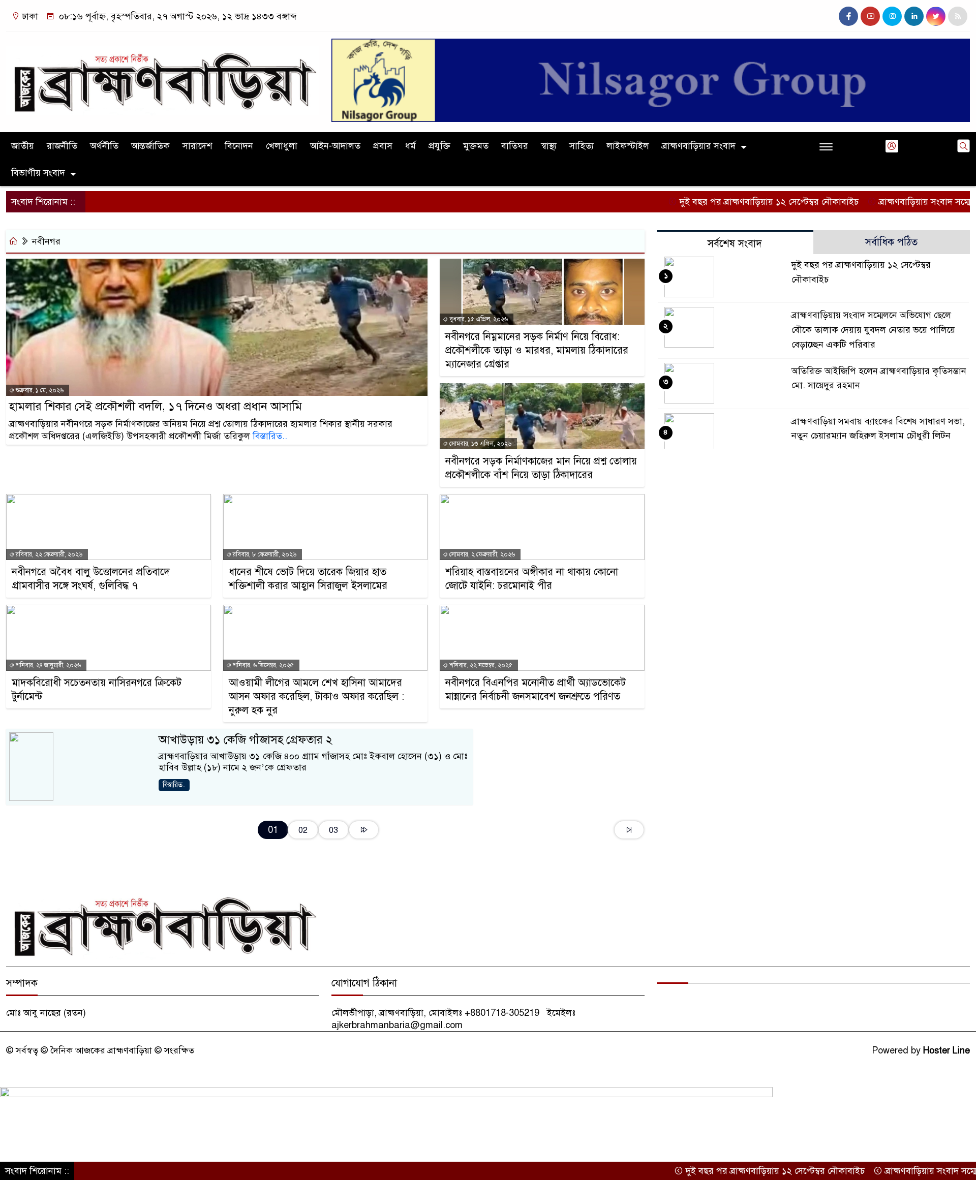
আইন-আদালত (335, 145)
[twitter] (936, 16)
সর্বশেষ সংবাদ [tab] (735, 243)
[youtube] (870, 16)
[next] (363, 830)
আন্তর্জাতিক (150, 145)
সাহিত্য (581, 145)
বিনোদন (239, 145)
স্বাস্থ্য (549, 145)
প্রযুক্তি (439, 145)
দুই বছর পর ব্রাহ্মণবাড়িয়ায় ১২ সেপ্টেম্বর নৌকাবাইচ (728, 201)
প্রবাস (382, 145)
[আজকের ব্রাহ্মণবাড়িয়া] (162, 76)
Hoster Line (946, 1050)
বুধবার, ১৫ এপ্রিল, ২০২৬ (478, 319)
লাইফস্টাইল (627, 145)
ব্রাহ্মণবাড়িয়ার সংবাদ (699, 145)
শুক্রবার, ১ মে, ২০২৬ (39, 390)
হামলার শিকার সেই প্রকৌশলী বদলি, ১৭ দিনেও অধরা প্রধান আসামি (155, 406)
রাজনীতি (62, 145)
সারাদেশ (197, 145)
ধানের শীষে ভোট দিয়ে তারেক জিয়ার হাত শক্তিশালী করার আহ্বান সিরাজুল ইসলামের (308, 579)
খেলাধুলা (281, 145)
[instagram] (892, 16)
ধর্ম (410, 145)
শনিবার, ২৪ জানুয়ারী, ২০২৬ (47, 665)
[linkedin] (914, 16)
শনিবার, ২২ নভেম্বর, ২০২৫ (480, 665)
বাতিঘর (514, 145)
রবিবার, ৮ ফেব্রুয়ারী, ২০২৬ (263, 554)
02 (303, 830)
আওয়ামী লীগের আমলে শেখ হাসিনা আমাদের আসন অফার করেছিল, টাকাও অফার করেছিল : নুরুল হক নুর (316, 696)
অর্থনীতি (104, 145)
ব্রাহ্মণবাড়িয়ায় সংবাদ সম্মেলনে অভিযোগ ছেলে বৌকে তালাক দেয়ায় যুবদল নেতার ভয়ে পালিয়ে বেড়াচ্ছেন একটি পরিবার (873, 329)
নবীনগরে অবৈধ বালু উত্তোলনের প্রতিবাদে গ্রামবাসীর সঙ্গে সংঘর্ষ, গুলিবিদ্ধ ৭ (91, 579)
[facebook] (848, 16)
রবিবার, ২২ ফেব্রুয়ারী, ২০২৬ (48, 554)
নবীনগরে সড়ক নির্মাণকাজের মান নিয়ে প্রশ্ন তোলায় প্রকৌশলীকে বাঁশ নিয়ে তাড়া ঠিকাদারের (541, 468)
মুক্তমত (476, 145)
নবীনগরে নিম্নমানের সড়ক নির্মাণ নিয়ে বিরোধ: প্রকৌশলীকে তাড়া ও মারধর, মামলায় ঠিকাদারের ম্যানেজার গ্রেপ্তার (536, 350)
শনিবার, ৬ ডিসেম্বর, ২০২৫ (262, 665)
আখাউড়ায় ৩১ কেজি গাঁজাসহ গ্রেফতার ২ (245, 739)
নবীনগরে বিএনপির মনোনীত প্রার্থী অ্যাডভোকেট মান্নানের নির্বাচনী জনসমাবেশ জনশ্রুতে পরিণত (535, 689)
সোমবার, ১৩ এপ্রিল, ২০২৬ (479, 443)
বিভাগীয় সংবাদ (38, 172)
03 (333, 830)
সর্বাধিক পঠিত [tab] (891, 242)
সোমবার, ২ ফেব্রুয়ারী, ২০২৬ (481, 554)
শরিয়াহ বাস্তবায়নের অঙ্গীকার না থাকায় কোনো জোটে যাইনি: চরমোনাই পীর (531, 579)
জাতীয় (22, 145)
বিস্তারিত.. (270, 436)
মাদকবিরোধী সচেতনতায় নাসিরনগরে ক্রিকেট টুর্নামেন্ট (96, 689)
